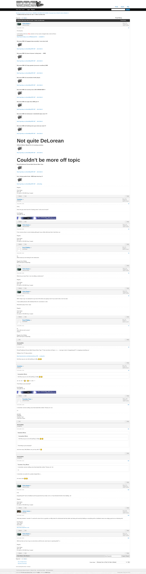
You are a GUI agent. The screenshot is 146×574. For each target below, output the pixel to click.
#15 (128, 538)
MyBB (38, 572)
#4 (128, 253)
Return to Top (33, 570)
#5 (128, 273)
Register (33, 9)
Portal (116, 6)
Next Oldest (20, 555)
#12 (128, 460)
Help (128, 6)
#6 (128, 295)
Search (122, 6)
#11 (128, 428)
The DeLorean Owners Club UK (23, 570)
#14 (128, 515)
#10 (128, 404)
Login (28, 9)
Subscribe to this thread (22, 563)
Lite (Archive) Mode (41, 570)
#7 (128, 325)
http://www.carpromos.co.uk (23, 527)
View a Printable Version (22, 561)
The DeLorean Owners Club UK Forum (24, 13)
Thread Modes (123, 20)
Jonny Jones (26, 511)
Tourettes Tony (26, 399)
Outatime (19, 199)
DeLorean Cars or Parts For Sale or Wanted (58, 13)
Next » (25, 558)
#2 (128, 203)
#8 (128, 347)
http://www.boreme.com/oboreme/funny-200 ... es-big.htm (31, 356)
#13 (128, 489)
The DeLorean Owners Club (26, 572)
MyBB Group (47, 572)
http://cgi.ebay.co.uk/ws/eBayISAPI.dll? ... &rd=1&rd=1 (30, 48)
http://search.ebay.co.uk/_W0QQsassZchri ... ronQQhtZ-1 (31, 36)
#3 (128, 229)
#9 (128, 370)
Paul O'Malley (26, 247)
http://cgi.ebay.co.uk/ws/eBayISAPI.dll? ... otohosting (29, 184)
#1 (128, 27)
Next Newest (26, 555)
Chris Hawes (26, 23)
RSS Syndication (49, 570)
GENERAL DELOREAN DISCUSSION (40, 13)
